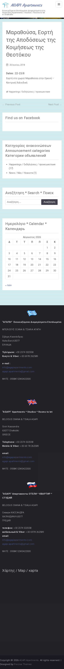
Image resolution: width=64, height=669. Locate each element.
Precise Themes (23, 664)
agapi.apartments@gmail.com (18, 371)
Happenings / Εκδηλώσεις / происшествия (29, 92)
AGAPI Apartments (26, 5)
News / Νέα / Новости (21, 172)
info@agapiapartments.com (17, 367)
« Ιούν (8, 285)
